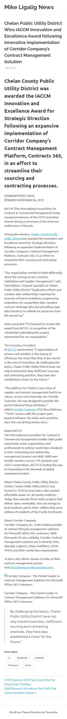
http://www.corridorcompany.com (31, 567)
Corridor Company (24, 409)
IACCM (12, 349)
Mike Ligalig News (29, 7)
